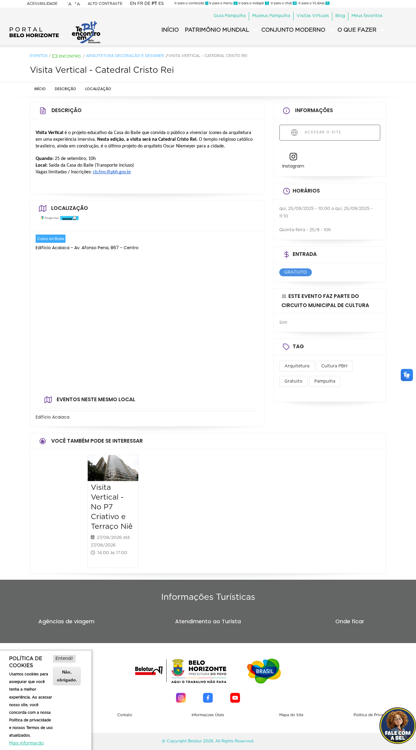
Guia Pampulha (230, 16)
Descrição (65, 88)
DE (147, 4)
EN (133, 4)
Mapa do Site (291, 715)
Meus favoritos (367, 16)
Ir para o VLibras (313, 3)
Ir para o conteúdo (191, 3)
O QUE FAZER (356, 30)
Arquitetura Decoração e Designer (125, 56)
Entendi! (64, 658)
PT (154, 4)
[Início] (54, 23)
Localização (98, 88)
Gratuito (293, 381)
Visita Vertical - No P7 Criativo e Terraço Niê (112, 507)
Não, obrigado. (67, 676)
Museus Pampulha (271, 16)
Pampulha (324, 381)
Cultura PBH (334, 366)
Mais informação (26, 743)
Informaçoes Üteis (208, 715)
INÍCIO (170, 30)
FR (140, 4)
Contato (124, 715)
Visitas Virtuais (313, 16)
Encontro (70, 56)
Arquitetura (296, 366)
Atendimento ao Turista (208, 621)
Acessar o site (322, 132)
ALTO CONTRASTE (105, 3)
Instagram (293, 166)
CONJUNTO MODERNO (293, 30)
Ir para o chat (282, 3)
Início (40, 88)
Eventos (39, 56)
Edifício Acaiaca (52, 417)
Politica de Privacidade (374, 715)
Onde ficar (349, 621)
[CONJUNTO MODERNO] (331, 30)
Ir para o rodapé (253, 3)
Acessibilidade (42, 3)
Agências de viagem (66, 621)
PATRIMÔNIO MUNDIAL (217, 30)
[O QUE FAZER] (382, 30)
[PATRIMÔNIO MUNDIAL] (255, 30)
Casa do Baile (50, 238)
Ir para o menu (222, 3)
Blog (340, 16)
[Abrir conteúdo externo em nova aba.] (48, 220)
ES (161, 4)
